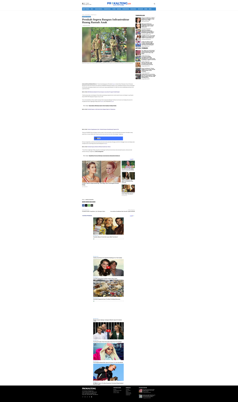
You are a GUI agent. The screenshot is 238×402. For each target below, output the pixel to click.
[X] (86, 205)
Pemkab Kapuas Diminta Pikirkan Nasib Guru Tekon (99, 146)
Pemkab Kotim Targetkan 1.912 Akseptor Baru (93, 211)
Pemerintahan (87, 14)
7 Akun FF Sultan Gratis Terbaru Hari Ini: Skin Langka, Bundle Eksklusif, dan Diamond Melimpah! (147, 43)
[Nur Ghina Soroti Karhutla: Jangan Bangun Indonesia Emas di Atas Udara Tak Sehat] (138, 53)
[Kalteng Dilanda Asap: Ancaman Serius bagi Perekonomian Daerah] (138, 64)
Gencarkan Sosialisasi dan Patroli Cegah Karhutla (122, 211)
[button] (154, 3)
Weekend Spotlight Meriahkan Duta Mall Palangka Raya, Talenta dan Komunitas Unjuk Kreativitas (148, 58)
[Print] (92, 205)
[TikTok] (87, 397)
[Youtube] (91, 397)
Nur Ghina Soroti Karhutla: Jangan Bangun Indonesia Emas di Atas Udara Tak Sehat (148, 52)
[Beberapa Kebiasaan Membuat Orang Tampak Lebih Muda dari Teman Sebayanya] (138, 26)
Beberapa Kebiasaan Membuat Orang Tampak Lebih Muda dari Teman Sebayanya (147, 25)
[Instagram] (85, 397)
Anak (90, 201)
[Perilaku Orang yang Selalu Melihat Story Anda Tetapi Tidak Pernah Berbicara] (138, 38)
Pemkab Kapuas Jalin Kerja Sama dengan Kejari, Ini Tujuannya (101, 109)
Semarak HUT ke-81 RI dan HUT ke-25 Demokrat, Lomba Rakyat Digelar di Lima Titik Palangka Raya (148, 76)
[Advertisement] (108, 73)
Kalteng (84, 201)
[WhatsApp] (89, 205)
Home (83, 14)
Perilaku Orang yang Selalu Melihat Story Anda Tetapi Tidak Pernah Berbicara (148, 36)
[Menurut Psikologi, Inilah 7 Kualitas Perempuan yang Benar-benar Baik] (138, 20)
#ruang (94, 201)
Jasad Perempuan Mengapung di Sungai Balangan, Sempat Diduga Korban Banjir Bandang (147, 31)
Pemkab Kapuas (93, 14)
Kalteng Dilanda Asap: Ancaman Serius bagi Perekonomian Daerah (147, 63)
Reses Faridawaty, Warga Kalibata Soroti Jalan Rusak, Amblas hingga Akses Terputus (148, 70)
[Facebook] (83, 205)
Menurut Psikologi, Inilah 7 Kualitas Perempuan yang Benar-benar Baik (148, 19)
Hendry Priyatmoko (89, 199)
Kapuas (113, 84)
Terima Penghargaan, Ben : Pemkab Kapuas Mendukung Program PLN (103, 129)
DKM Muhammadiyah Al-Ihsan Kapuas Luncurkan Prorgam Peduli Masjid (103, 91)
